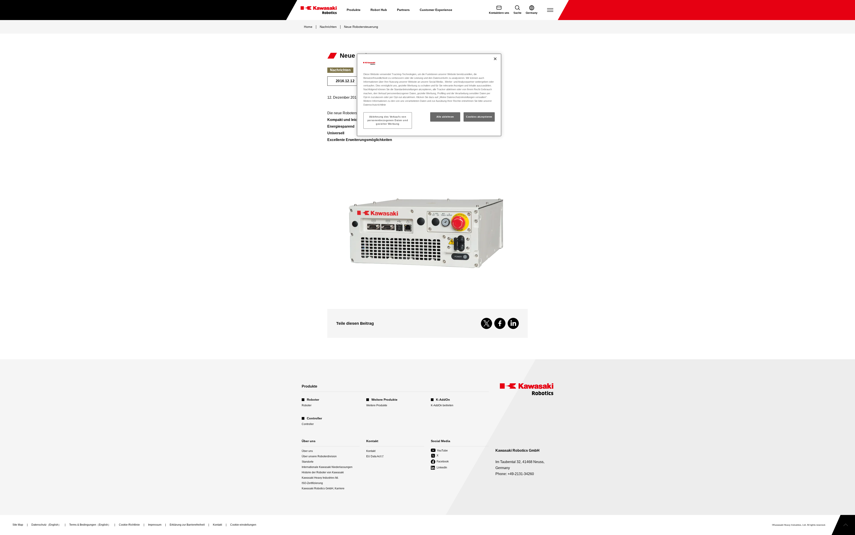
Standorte (308, 461)
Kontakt (370, 451)
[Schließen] (495, 59)
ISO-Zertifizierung (312, 483)
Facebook (440, 462)
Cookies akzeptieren (479, 116)
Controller (308, 424)
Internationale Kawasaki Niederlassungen (327, 467)
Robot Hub (378, 10)
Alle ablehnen (445, 116)
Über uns (307, 451)
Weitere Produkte (376, 405)
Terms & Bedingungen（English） (90, 525)
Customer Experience (436, 10)
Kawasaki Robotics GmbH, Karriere (323, 488)
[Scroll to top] (843, 525)
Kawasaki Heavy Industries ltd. (320, 477)
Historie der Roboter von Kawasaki (323, 472)
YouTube (439, 451)
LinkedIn (439, 468)
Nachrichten (328, 27)
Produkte (353, 10)
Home (308, 27)
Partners (403, 10)
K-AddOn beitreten (442, 405)
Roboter (306, 405)
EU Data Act (373, 456)
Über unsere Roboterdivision (319, 456)
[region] (429, 94)
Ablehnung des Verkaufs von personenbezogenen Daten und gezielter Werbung (387, 120)
